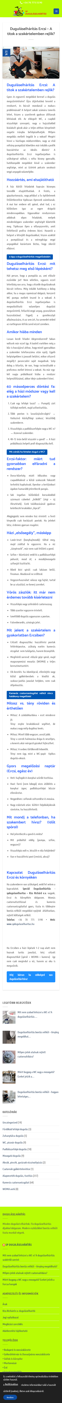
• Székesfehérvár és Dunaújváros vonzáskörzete (26, 1354)
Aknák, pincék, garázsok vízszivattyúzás (22, 1162)
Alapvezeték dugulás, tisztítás (17, 1175)
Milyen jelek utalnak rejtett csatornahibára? (25, 1272)
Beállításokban (11, 1384)
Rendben (10, 1397)
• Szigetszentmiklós (12, 1371)
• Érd (5, 1367)
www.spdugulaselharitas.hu (20, 923)
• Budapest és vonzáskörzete (17, 1349)
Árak (5, 1304)
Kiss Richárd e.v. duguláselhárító (19, 1310)
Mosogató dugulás (12, 1155)
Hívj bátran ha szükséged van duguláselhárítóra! (31, 976)
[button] (56, 11)
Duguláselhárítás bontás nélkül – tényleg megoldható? (30, 1266)
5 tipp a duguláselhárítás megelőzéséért (29, 257)
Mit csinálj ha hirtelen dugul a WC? (27, 452)
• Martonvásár (10, 1363)
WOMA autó (9, 1189)
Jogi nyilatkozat (11, 1317)
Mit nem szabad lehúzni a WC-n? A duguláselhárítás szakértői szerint (29, 1257)
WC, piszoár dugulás (13, 1142)
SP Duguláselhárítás (19, 1244)
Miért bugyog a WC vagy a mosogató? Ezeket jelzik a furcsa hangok (28, 1282)
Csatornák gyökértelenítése (16, 1169)
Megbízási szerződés (13, 1324)
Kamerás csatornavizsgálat (16, 1182)
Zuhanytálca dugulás (13, 1135)
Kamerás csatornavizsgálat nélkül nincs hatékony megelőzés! (31, 694)
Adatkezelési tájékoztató (15, 1330)
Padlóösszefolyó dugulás (15, 1149)
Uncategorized (10, 1122)
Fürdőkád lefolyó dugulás (15, 1129)
